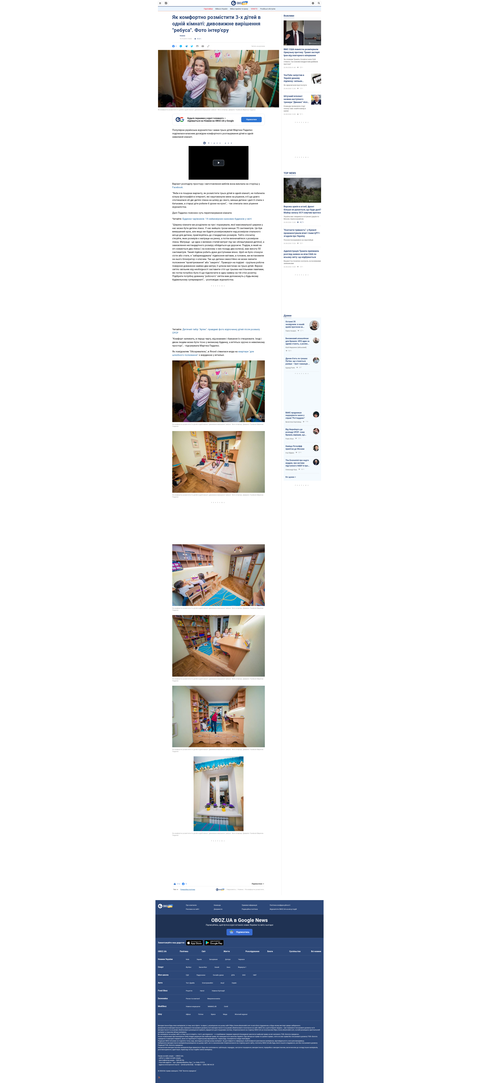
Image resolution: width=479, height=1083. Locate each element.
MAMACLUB (212, 1006)
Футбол (188, 967)
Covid (226, 1006)
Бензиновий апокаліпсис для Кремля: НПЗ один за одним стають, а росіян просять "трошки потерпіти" (297, 341)
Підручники (200, 975)
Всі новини (316, 951)
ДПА (233, 975)
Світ (204, 951)
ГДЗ (187, 975)
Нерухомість (231, 889)
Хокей (217, 967)
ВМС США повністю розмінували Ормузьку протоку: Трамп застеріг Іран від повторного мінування (302, 52)
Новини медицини (193, 1006)
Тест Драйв (190, 983)
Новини (182, 36)
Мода (225, 1014)
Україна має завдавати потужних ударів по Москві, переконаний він (301, 218)
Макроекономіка (213, 999)
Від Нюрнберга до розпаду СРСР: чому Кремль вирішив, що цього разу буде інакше (297, 432)
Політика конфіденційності (280, 905)
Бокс (228, 967)
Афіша (188, 1014)
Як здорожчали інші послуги (295, 85)
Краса (213, 1014)
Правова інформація (249, 905)
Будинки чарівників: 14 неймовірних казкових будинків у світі (217, 218)
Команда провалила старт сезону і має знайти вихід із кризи (295, 108)
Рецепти (189, 991)
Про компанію (191, 905)
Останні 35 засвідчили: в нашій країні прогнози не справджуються (295, 324)
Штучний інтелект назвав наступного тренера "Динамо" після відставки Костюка (296, 99)
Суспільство (295, 951)
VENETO (254, 9)
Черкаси (241, 959)
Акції (222, 983)
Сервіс (234, 983)
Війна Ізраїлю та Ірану (239, 9)
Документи (218, 909)
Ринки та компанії (193, 999)
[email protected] (187, 1065)
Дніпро (228, 959)
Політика (184, 951)
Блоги (270, 951)
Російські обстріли (267, 9)
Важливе (289, 15)
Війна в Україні (221, 9)
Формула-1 (242, 967)
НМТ (255, 975)
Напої (202, 991)
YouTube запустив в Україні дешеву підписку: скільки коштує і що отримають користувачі (296, 78)
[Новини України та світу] (220, 890)
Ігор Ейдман (290, 453)
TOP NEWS (290, 173)
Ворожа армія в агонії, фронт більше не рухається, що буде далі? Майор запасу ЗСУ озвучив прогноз (302, 209)
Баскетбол (203, 967)
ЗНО (243, 975)
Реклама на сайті (192, 909)
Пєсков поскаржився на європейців (298, 240)
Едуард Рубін (290, 368)
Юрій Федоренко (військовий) (296, 347)
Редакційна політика (187, 889)
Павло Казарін (291, 331)
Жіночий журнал (241, 1014)
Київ (187, 959)
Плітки (200, 1014)
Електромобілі (207, 983)
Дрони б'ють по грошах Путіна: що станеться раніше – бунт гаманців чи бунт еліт (298, 361)
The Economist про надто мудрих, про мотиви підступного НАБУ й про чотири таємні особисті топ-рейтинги (297, 463)
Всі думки (290, 477)
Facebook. (177, 187)
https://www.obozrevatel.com (240, 1025)
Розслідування (252, 951)
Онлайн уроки (218, 975)
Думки (287, 315)
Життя (227, 951)
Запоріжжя (213, 959)
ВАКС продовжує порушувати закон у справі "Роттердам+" (295, 415)
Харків (199, 959)
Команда (217, 905)
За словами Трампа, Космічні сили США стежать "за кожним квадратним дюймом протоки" (301, 61)
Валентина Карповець (293, 422)
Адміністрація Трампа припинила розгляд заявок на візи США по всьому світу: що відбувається (301, 254)
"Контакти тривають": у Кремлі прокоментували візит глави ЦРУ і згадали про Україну (302, 233)
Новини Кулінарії (218, 991)
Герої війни (208, 9)
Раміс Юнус (290, 439)
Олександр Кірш (291, 470)
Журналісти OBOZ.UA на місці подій (283, 909)
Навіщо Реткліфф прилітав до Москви (295, 447)
